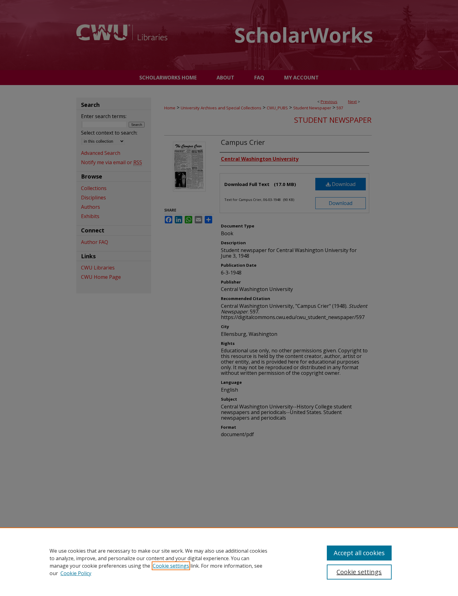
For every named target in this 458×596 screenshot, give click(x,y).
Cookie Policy (75, 573)
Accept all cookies (359, 553)
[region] (229, 561)
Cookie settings (171, 565)
